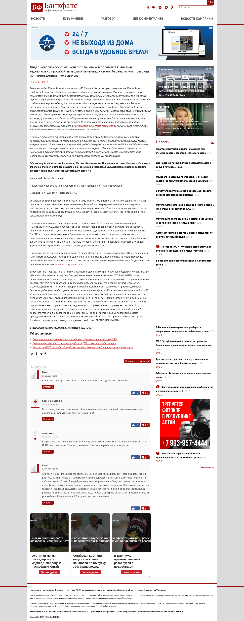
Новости (38, 19)
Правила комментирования (102, 612)
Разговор (108, 19)
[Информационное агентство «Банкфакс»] (59, 7)
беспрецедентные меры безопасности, (95, 125)
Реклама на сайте (175, 612)
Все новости (207, 467)
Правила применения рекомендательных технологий (141, 612)
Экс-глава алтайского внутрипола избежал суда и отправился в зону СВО (75, 339)
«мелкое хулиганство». (70, 264)
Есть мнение (73, 19)
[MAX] (166, 7)
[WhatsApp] (46, 354)
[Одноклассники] (172, 7)
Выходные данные (38, 612)
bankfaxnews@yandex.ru (155, 590)
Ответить (48, 386)
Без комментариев (148, 19)
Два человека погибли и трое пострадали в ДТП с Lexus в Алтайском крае (74, 343)
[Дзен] (160, 7)
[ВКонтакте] (154, 7)
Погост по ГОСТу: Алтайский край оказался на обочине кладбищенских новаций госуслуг (83, 347)
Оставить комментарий (137, 361)
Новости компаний (197, 19)
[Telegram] (148, 7)
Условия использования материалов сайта (68, 612)
